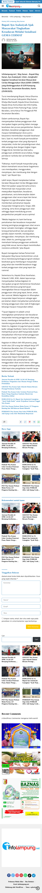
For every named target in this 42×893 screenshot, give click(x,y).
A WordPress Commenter (11, 718)
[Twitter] (13, 875)
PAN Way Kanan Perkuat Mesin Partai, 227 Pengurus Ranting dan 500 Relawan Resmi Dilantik (20, 407)
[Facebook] (9, 875)
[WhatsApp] (25, 875)
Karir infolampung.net (21, 884)
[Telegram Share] (34, 422)
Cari (3, 636)
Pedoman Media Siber (15, 882)
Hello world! (33, 718)
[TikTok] (29, 875)
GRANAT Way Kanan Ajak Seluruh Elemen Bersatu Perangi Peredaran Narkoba (19, 388)
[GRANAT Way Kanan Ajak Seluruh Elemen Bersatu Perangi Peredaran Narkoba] (31, 436)
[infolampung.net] (13, 6)
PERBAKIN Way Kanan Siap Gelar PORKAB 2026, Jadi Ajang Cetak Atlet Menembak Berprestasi (19, 412)
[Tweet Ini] (25, 422)
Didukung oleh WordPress (14, 887)
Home (4, 21)
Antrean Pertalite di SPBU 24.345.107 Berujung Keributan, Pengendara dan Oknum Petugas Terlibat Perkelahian (20, 381)
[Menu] (3, 6)
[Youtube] (21, 875)
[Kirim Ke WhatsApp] (38, 422)
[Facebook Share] (20, 422)
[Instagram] (17, 875)
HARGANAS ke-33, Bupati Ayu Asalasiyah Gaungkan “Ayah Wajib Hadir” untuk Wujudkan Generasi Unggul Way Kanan (21, 401)
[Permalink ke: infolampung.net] (3, 40)
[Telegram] (34, 875)
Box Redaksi (29, 882)
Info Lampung (11, 21)
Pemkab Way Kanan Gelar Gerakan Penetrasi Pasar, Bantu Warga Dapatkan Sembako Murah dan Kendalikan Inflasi (20, 394)
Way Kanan (21, 21)
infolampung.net (11, 39)
